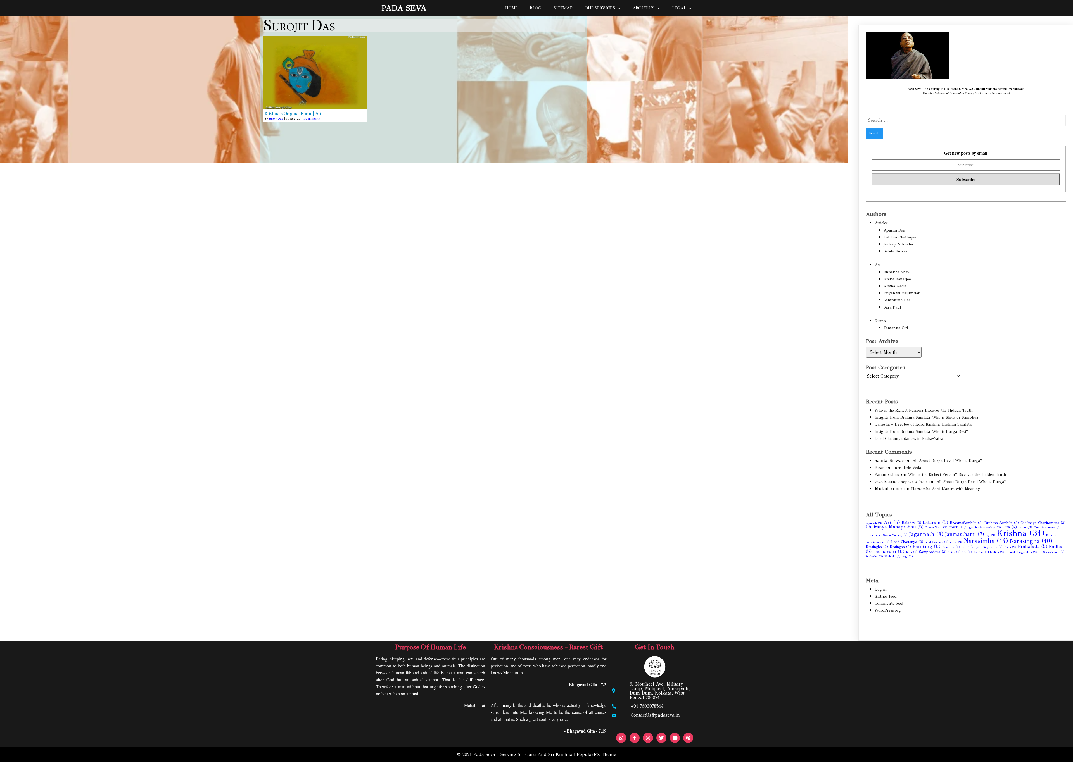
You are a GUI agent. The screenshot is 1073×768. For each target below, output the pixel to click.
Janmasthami (964, 534)
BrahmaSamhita (966, 523)
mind (956, 542)
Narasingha (1031, 541)
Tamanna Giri (896, 328)
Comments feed (889, 603)
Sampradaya (932, 552)
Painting (927, 546)
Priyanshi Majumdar (902, 293)
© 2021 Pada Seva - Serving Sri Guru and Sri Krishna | (517, 754)
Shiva (954, 552)
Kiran (880, 467)
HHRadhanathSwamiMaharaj (887, 535)
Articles (881, 223)
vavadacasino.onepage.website (901, 482)
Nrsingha (900, 547)
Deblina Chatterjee (900, 237)
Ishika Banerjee (897, 279)
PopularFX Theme (596, 754)
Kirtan (880, 321)
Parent (968, 547)
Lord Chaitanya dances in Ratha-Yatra (909, 438)
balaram (935, 522)
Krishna (1020, 533)
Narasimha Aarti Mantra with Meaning (945, 488)
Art (877, 265)
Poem (1010, 547)
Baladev (911, 523)
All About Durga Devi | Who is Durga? (947, 460)
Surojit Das (276, 118)
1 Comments (311, 118)
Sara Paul (892, 307)
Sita (967, 552)
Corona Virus (936, 527)
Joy (990, 535)
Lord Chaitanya (907, 542)
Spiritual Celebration (989, 552)
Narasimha (986, 541)
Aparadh (874, 523)
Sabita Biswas (895, 251)
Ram (911, 552)
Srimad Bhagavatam (1021, 552)
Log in (881, 589)
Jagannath (926, 534)
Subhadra (874, 556)
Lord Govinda (936, 542)
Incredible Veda (907, 467)
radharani (889, 551)
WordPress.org (888, 610)
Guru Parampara (1047, 527)
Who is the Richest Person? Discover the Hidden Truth (923, 410)
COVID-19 (958, 527)
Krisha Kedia (895, 286)
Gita (1010, 527)
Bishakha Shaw (897, 272)
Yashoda (893, 556)
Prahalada (1032, 546)
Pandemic (951, 547)
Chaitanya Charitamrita (1042, 523)
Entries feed (885, 596)
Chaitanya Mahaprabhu (895, 527)
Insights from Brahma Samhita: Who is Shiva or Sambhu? (927, 417)
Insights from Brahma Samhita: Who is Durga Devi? (921, 431)
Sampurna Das (897, 300)
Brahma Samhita (1001, 523)
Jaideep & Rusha (898, 244)
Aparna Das (894, 230)
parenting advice (989, 547)
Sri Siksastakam (1052, 552)
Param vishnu (887, 474)
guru (1025, 527)
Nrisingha (877, 547)
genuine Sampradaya (985, 527)
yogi (907, 556)
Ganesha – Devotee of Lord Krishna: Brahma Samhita (923, 424)
